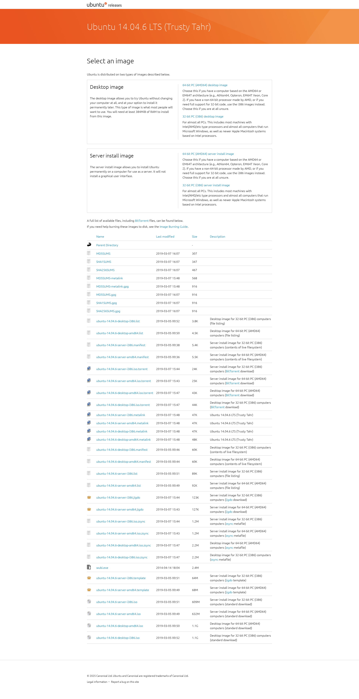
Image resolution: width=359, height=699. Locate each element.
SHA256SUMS (105, 270)
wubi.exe (102, 567)
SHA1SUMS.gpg (106, 302)
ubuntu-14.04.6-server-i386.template (121, 578)
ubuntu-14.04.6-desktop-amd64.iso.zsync (123, 545)
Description (217, 236)
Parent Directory (107, 245)
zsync (229, 523)
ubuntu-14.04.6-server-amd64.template (122, 590)
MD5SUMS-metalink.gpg (112, 286)
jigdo (229, 499)
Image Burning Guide (174, 226)
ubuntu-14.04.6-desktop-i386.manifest (122, 449)
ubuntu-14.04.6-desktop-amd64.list (119, 333)
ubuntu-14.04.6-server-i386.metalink (120, 415)
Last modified (165, 236)
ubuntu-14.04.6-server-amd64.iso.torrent (123, 381)
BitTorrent (142, 220)
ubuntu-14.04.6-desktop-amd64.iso (119, 625)
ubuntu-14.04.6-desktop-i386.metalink (121, 431)
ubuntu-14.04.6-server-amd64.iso (118, 614)
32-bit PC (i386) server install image (206, 185)
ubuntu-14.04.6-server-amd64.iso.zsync (122, 533)
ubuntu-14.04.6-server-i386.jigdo (118, 497)
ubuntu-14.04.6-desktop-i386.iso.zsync (121, 557)
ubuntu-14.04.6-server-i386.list (116, 473)
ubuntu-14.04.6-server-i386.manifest (120, 345)
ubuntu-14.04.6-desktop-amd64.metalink (123, 439)
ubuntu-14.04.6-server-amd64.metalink (122, 423)
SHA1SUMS (103, 261)
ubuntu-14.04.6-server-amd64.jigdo (119, 509)
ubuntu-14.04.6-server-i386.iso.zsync (120, 521)
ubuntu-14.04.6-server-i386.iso (116, 602)
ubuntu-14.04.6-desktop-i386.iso (117, 637)
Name (100, 236)
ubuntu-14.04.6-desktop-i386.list (118, 321)
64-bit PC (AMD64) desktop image (205, 85)
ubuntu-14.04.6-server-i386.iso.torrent (122, 369)
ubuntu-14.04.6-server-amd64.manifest (122, 357)
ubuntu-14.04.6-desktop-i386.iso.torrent (123, 404)
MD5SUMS (103, 253)
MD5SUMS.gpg (106, 294)
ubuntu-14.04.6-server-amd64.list (118, 485)
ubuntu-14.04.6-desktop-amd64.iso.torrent (124, 393)
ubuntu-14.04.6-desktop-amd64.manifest (123, 461)
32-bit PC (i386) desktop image (202, 116)
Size (194, 236)
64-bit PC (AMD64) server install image (208, 153)
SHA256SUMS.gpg (108, 311)
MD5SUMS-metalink (109, 278)
